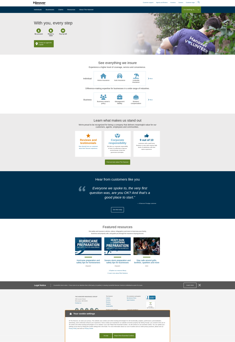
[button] (198, 2)
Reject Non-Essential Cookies (124, 335)
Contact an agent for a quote (45, 43)
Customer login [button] (190, 2)
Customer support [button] (148, 2)
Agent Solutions (131, 300)
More (151, 78)
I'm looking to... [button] (190, 10)
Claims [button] (60, 10)
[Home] (39, 3)
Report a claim (51, 34)
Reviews (108, 302)
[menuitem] (38, 9)
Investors (173, 2)
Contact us (78, 303)
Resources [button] (71, 10)
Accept (106, 335)
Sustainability (109, 306)
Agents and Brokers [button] (162, 2)
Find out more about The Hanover (118, 162)
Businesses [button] (50, 10)
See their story (117, 209)
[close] (199, 286)
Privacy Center (89, 328)
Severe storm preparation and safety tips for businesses (117, 261)
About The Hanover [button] (86, 10)
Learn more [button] (190, 285)
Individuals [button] (38, 10)
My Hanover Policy (131, 298)
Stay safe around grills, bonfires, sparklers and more (146, 261)
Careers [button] (180, 2)
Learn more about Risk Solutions (118, 273)
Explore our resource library (118, 270)
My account (39, 34)
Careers (108, 298)
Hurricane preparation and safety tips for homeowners (88, 261)
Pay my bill (63, 34)
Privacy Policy (73, 328)
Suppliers (108, 304)
